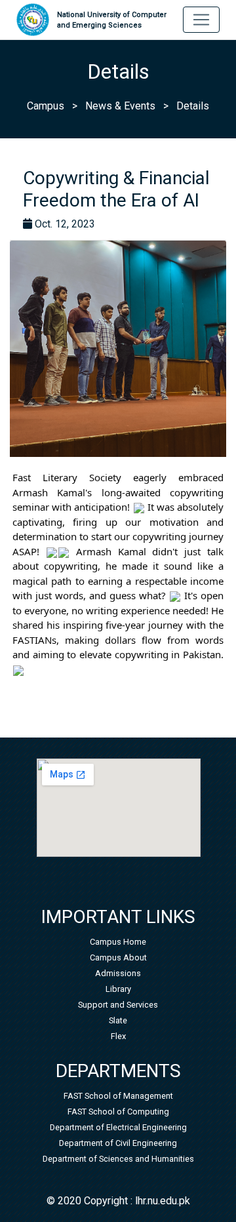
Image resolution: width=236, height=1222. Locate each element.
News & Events (120, 106)
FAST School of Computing (118, 1111)
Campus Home (118, 942)
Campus (45, 106)
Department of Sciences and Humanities (118, 1159)
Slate (118, 1020)
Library (118, 989)
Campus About (118, 957)
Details (192, 106)
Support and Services (118, 1005)
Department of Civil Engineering (118, 1143)
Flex (118, 1036)
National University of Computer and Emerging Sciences (112, 20)
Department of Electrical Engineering (118, 1127)
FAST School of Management (118, 1096)
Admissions (118, 973)
